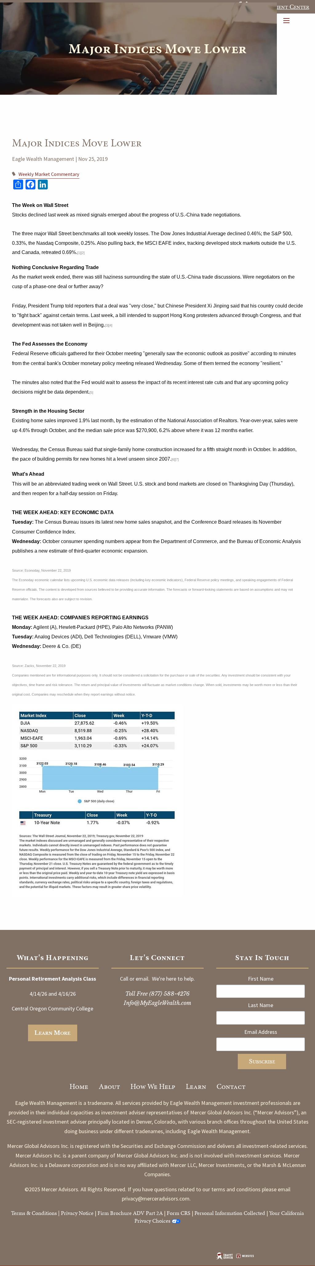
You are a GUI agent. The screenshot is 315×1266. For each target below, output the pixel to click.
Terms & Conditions (34, 1213)
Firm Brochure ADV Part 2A (130, 1213)
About (109, 1086)
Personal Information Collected (229, 1213)
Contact (231, 1086)
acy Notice (82, 1213)
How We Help (152, 1086)
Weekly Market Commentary (48, 174)
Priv (65, 1213)
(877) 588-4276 (169, 993)
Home (79, 1086)
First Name (260, 978)
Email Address (260, 1031)
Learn (196, 1086)
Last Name (260, 1005)
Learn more (52, 1033)
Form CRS (178, 1213)
